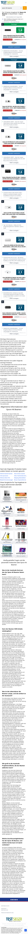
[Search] (25, 8)
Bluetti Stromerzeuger (6, 480)
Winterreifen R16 (5, 478)
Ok (25, 930)
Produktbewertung (7, 912)
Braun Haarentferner (20, 480)
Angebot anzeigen (14, 47)
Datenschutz (5, 906)
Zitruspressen (4, 476)
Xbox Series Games (19, 473)
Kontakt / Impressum (4, 909)
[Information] (24, 33)
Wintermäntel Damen (6, 473)
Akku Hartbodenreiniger (21, 476)
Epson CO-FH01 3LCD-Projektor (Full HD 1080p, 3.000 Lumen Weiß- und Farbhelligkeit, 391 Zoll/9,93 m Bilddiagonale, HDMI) (14, 214)
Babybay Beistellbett (20, 478)
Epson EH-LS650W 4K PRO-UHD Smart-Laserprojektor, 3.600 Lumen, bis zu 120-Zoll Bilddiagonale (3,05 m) (14, 246)
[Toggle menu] (25, 2)
